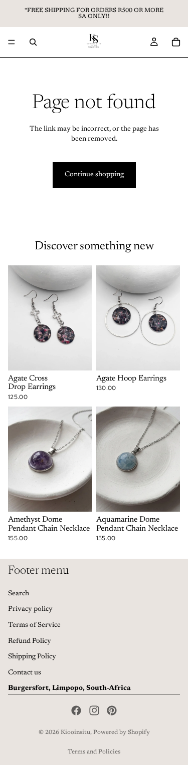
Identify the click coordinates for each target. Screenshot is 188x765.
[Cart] (176, 42)
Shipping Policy (32, 656)
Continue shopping (94, 174)
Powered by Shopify (121, 732)
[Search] (33, 42)
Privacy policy (30, 609)
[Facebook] (76, 710)
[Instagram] (94, 710)
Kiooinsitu (75, 732)
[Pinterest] (112, 710)
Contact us (24, 672)
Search (18, 593)
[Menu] (11, 42)
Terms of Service (34, 625)
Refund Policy (29, 641)
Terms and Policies (94, 752)
